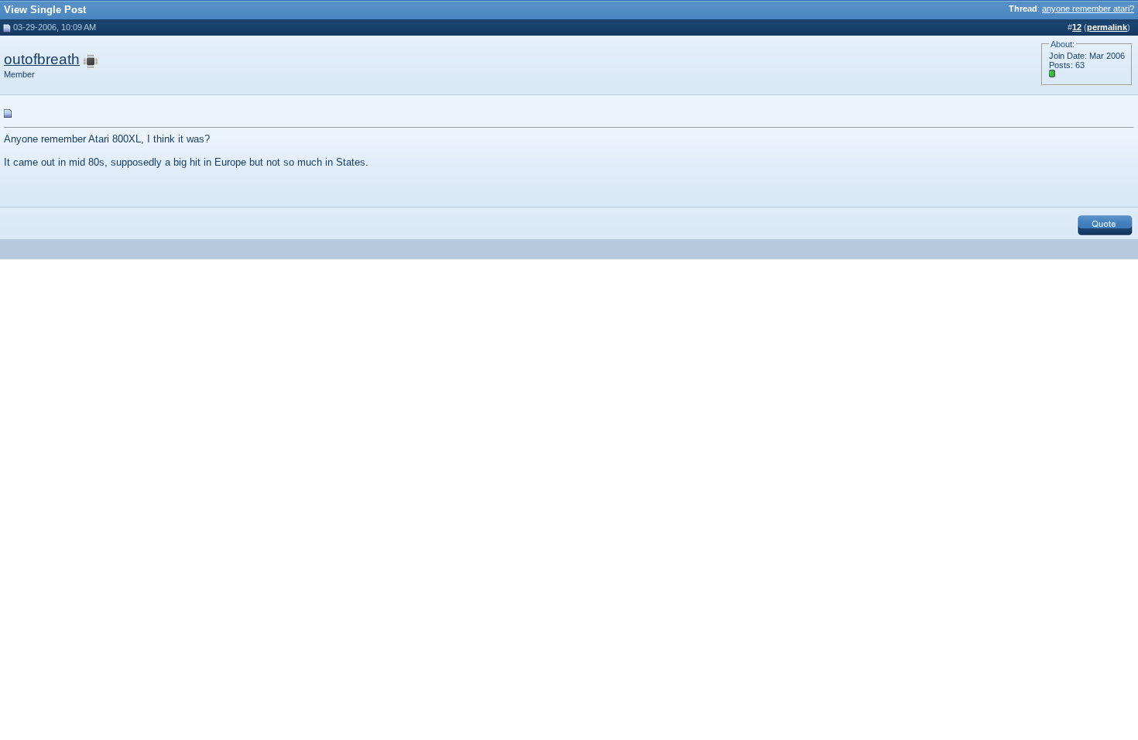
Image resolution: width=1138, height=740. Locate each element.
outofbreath (42, 59)
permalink (1107, 27)
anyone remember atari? (1088, 8)
